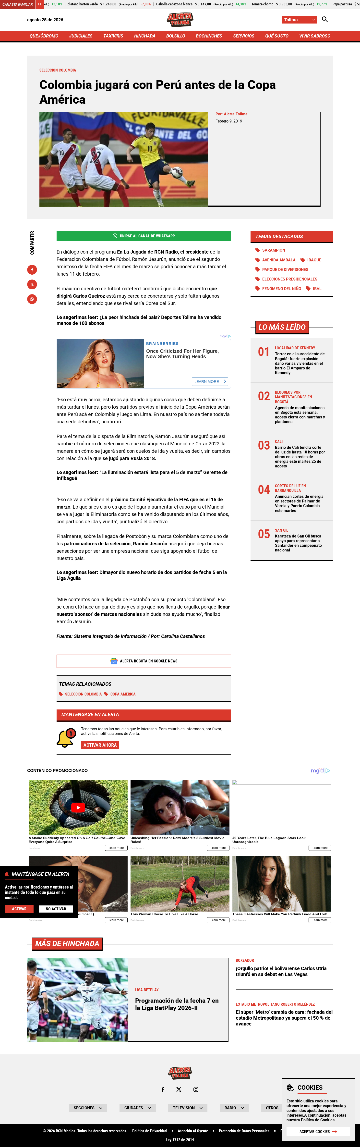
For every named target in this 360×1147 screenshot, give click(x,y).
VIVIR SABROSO (314, 35)
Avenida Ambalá (279, 260)
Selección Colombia (83, 694)
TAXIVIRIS (113, 35)
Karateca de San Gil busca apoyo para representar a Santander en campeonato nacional (298, 543)
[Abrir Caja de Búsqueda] (325, 20)
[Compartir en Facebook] (32, 270)
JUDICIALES (81, 35)
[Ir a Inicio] (180, 19)
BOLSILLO (175, 35)
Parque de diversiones (285, 269)
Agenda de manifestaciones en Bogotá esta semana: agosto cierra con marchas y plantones (300, 414)
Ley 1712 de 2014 (180, 1140)
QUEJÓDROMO (44, 35)
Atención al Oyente (193, 1131)
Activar (19, 908)
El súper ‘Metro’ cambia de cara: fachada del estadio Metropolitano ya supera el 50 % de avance (284, 1018)
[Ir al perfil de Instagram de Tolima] (195, 1089)
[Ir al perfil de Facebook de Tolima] (163, 1089)
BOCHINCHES (209, 35)
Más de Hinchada (67, 943)
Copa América (123, 694)
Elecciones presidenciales (289, 279)
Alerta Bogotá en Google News (149, 661)
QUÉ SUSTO (276, 35)
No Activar (56, 909)
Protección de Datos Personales (244, 1131)
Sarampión (273, 250)
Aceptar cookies (315, 1131)
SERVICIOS (243, 35)
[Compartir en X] (32, 284)
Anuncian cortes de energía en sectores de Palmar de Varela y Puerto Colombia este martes (299, 503)
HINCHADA (145, 35)
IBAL (317, 288)
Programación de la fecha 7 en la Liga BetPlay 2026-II (177, 1004)
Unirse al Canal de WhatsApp (147, 236)
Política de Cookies (318, 1120)
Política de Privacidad (149, 1131)
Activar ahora (100, 745)
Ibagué (314, 260)
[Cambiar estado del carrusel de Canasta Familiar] (39, 4)
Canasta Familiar (17, 4)
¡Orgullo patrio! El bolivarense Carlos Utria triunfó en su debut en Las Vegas (281, 971)
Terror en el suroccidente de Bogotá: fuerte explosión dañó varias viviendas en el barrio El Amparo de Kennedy (300, 363)
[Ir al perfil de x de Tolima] (178, 1089)
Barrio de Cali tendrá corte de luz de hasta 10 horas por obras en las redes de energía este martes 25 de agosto (300, 457)
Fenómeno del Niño (281, 288)
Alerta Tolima (236, 114)
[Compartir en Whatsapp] (32, 299)
